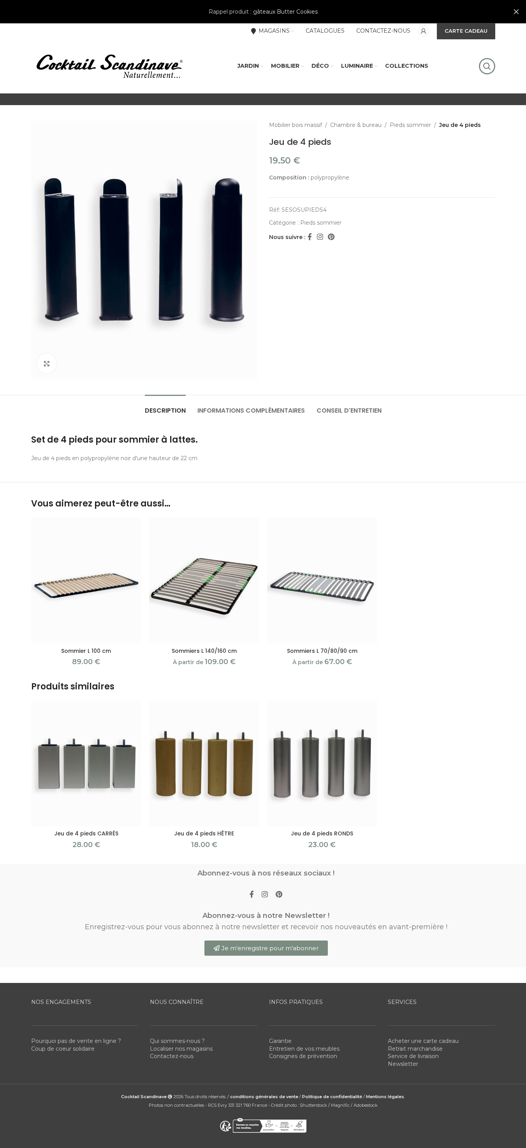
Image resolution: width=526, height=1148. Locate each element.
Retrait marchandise (415, 1048)
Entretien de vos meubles (304, 1048)
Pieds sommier (410, 124)
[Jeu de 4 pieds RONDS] (322, 763)
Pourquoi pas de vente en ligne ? (76, 1040)
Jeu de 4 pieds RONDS (322, 833)
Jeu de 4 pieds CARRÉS (86, 833)
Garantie (280, 1040)
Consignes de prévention (303, 1056)
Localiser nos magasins (181, 1048)
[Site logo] (109, 65)
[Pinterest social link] (331, 237)
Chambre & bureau (356, 124)
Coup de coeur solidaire (63, 1048)
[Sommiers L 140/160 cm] (204, 580)
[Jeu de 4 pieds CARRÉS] (86, 763)
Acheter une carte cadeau (423, 1040)
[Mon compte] (423, 31)
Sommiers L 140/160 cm (204, 651)
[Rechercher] (487, 66)
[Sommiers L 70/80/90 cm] (322, 580)
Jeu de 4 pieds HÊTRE (204, 833)
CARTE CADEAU (466, 31)
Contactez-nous (172, 1056)
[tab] (165, 406)
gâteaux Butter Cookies (285, 11)
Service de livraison (413, 1056)
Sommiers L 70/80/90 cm (322, 651)
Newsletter (403, 1063)
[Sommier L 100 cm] (86, 580)
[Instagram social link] (320, 237)
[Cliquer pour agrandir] (46, 363)
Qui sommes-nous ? (177, 1040)
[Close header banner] (516, 11)
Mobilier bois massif (295, 124)
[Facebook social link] (310, 237)
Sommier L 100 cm (86, 651)
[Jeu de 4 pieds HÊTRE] (204, 763)
